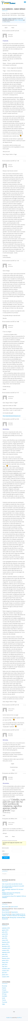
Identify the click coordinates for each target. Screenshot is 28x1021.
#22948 (24, 419)
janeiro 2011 (5, 974)
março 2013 (5, 962)
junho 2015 (5, 956)
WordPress (19, 1017)
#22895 (24, 392)
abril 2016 (4, 938)
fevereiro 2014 (5, 958)
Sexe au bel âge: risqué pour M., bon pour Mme (12, 890)
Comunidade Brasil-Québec (17, 13)
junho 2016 (5, 934)
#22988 (24, 705)
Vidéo (3, 1004)
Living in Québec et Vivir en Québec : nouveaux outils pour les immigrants (13, 914)
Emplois (4, 988)
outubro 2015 (5, 950)
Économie (4, 986)
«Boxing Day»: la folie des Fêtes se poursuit (13, 918)
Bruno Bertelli (5, 912)
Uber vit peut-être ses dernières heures (12, 884)
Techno (4, 1000)
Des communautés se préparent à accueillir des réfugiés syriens (13, 886)
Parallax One (9, 1017)
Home (3, 13)
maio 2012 (4, 966)
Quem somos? (14, 906)
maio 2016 (4, 936)
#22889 (24, 260)
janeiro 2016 (5, 944)
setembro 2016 (6, 928)
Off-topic (4, 994)
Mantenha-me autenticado (6, 854)
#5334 (25, 30)
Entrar (6, 857)
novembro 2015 (6, 948)
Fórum (7, 13)
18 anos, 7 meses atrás (18, 20)
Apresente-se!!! (6, 15)
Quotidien (4, 996)
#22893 (24, 321)
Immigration (5, 992)
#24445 (24, 773)
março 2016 (5, 940)
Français (4, 990)
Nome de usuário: (5, 848)
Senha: (3, 851)
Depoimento (14, 912)
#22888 (24, 161)
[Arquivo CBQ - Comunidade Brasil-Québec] (8, 2)
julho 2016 (4, 932)
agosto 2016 (5, 930)
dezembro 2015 (6, 946)
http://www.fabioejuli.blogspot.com (11, 416)
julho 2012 (4, 964)
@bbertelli (4, 917)
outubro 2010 (5, 976)
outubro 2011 (5, 970)
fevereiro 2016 (5, 942)
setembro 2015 (6, 952)
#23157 (24, 730)
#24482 (24, 818)
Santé (3, 998)
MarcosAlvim (5, 906)
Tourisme (4, 1002)
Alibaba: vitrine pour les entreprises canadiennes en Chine (11, 893)
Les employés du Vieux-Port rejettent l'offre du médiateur (14, 896)
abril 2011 (4, 972)
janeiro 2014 (5, 960)
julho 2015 (4, 954)
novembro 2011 (6, 968)
